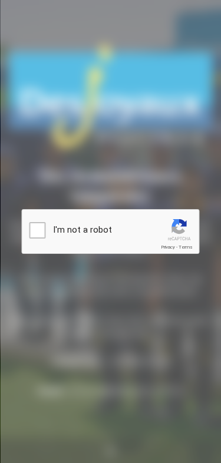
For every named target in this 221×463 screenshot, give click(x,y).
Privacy (168, 247)
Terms (186, 247)
